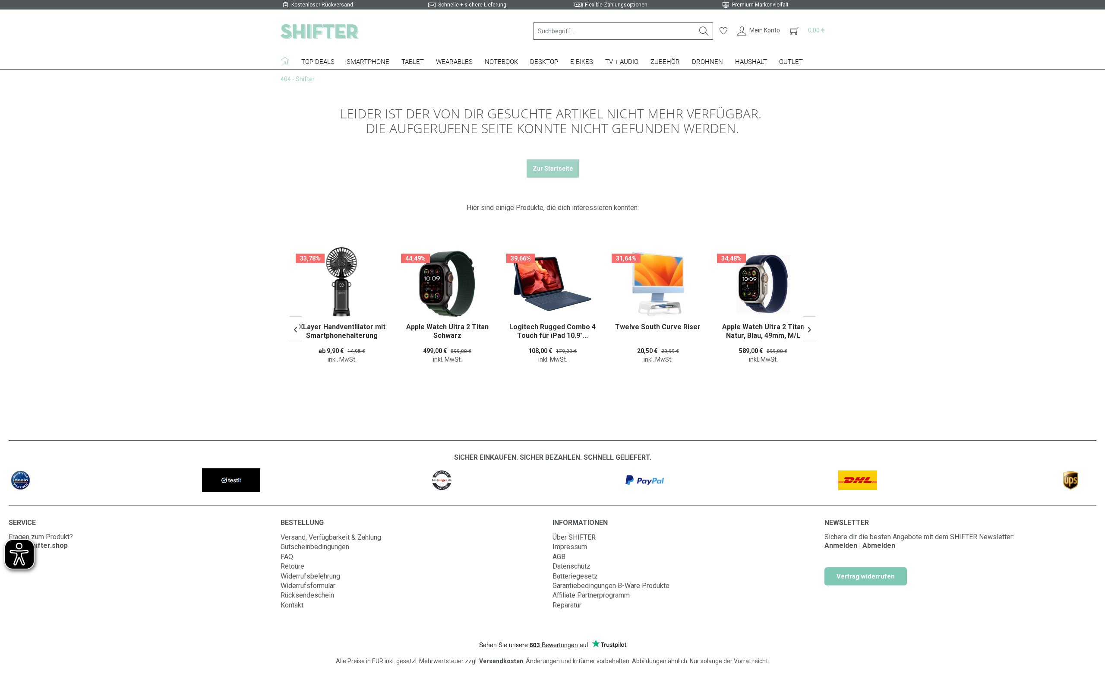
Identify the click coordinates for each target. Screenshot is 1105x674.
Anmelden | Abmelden (859, 545)
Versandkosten (501, 661)
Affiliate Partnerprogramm (591, 595)
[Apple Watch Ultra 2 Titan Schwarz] (342, 284)
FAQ (287, 557)
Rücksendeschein (307, 595)
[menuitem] (623, 31)
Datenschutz (571, 566)
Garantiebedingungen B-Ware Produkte (610, 586)
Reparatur (566, 605)
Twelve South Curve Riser (552, 327)
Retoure (292, 566)
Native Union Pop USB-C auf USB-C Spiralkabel (763, 331)
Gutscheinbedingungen (315, 547)
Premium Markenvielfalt (760, 5)
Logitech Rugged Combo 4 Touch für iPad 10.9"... (447, 331)
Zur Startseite (553, 168)
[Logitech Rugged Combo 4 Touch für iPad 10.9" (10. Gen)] (447, 284)
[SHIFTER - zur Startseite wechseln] (319, 31)
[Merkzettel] (723, 31)
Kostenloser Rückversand (322, 5)
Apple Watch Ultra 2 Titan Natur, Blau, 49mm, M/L (658, 331)
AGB (558, 557)
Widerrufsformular (308, 586)
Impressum (569, 547)
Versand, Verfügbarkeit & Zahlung (331, 537)
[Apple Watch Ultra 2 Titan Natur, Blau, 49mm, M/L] (658, 284)
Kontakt (292, 605)
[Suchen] (704, 31)
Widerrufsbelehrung (310, 576)
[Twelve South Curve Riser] (552, 284)
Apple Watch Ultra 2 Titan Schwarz (342, 331)
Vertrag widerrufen (866, 576)
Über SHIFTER (574, 537)
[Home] (288, 60)
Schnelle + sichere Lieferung (472, 5)
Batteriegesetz (575, 576)
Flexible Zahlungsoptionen (616, 5)
